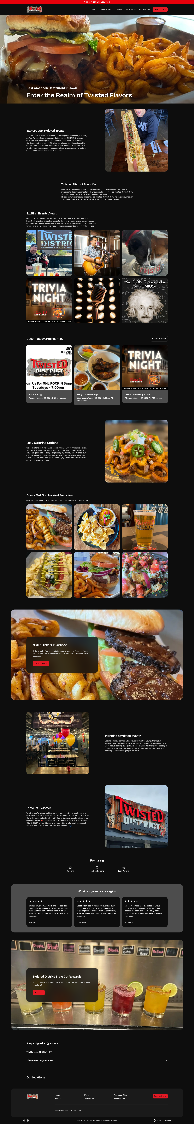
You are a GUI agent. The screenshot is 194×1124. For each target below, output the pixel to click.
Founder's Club (107, 9)
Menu (94, 9)
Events (119, 9)
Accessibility (76, 1110)
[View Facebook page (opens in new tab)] (24, 1120)
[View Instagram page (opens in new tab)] (27, 1120)
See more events (159, 339)
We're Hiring (131, 9)
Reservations (144, 9)
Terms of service (61, 1110)
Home (57, 1095)
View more (33, 917)
